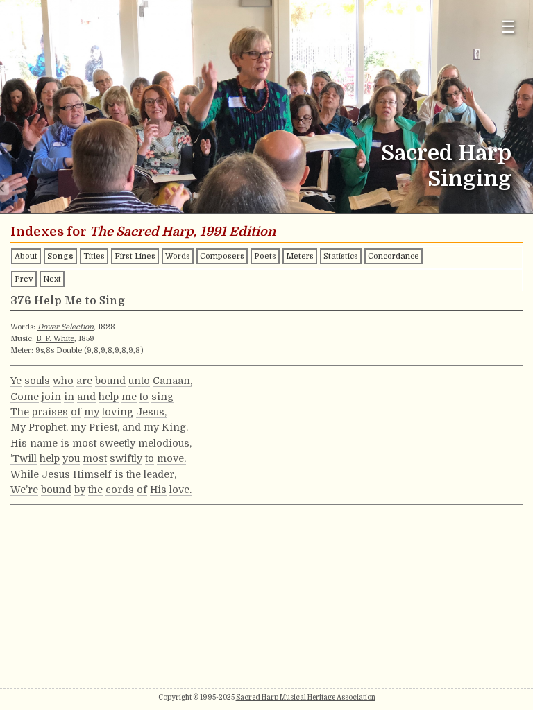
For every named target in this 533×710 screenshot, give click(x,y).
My (18, 427)
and (86, 396)
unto (139, 380)
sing (162, 396)
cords (119, 489)
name (44, 443)
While (24, 474)
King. (175, 427)
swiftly (126, 458)
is (64, 443)
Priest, (104, 427)
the (133, 474)
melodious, (165, 443)
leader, (160, 474)
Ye (16, 380)
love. (180, 489)
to (144, 396)
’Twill (23, 458)
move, (171, 458)
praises (50, 411)
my (91, 411)
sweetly (117, 443)
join (51, 396)
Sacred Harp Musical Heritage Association (305, 697)
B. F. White (55, 338)
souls (37, 380)
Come (24, 396)
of (76, 411)
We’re (24, 489)
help (109, 396)
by (79, 489)
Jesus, (151, 411)
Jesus (56, 474)
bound (110, 380)
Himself (92, 474)
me (129, 396)
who (63, 380)
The (19, 411)
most (84, 443)
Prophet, (48, 427)
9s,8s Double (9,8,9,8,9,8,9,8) (89, 350)
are (84, 380)
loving (117, 411)
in (69, 396)
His (18, 443)
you (71, 458)
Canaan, (172, 380)
